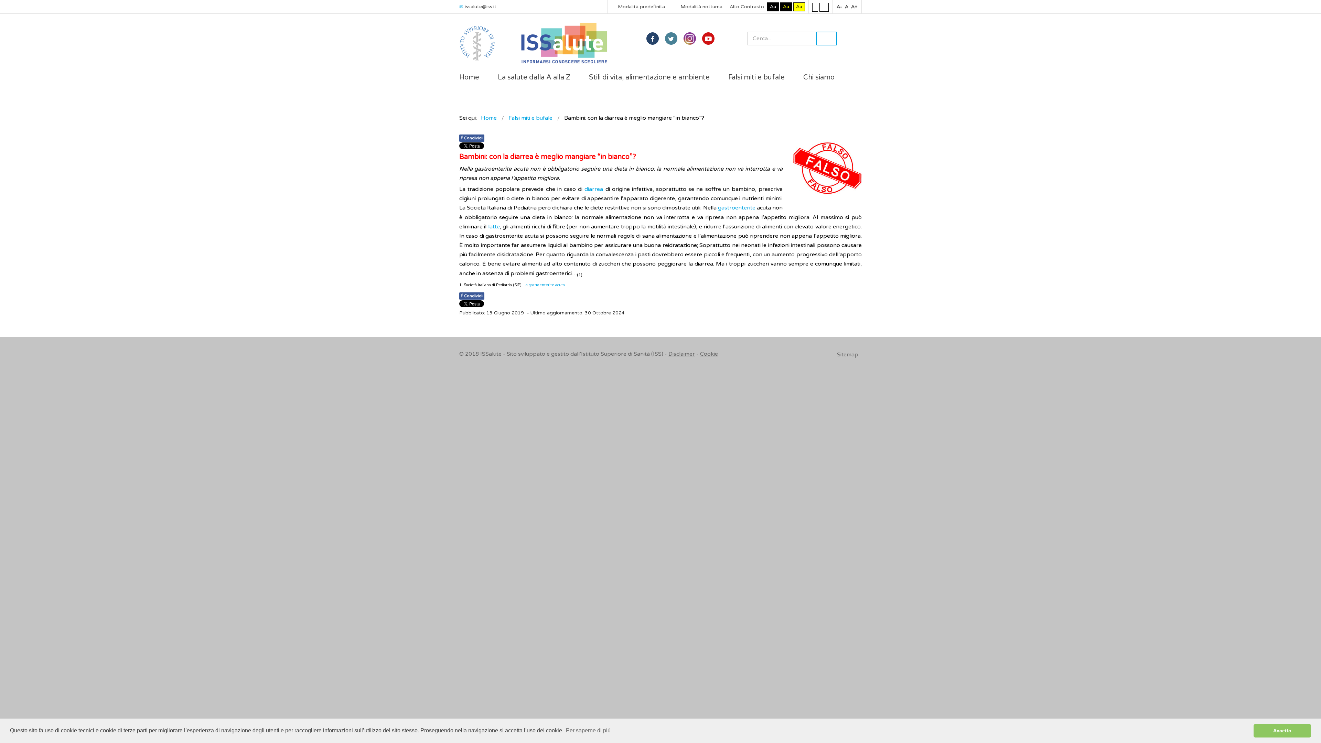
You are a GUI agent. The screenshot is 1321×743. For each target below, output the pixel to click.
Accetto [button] (1282, 730)
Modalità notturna (700, 7)
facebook (652, 38)
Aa (773, 7)
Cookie (709, 354)
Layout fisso (815, 6)
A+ (854, 7)
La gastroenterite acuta (545, 285)
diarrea (593, 189)
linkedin (690, 38)
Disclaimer (681, 354)
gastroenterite (736, 207)
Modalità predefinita (640, 7)
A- (839, 7)
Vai (826, 38)
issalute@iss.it (480, 7)
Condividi (472, 138)
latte (494, 226)
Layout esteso (824, 6)
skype (708, 38)
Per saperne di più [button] (588, 730)
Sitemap (847, 354)
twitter (671, 38)
